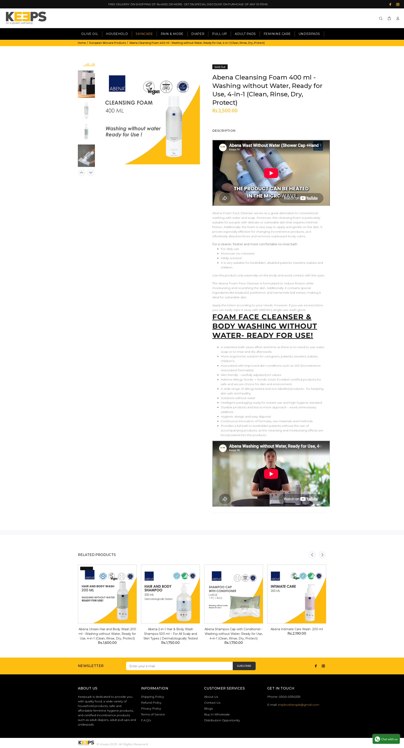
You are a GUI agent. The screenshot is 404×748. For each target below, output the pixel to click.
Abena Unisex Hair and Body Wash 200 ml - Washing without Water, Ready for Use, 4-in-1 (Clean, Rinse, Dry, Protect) (107, 633)
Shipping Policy (152, 697)
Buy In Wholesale (217, 714)
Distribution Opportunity (222, 720)
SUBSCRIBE (244, 666)
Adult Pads (245, 34)
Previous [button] (82, 172)
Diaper (197, 34)
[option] (86, 86)
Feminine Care (277, 34)
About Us (211, 697)
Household (117, 34)
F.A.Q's (146, 720)
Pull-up (219, 34)
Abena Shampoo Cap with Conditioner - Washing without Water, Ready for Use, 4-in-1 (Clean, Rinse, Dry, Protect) (234, 633)
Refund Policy (151, 702)
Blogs (208, 708)
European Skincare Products (107, 42)
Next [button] (91, 172)
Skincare (144, 34)
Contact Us (212, 702)
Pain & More (172, 34)
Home (82, 42)
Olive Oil (89, 34)
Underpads (309, 34)
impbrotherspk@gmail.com (298, 705)
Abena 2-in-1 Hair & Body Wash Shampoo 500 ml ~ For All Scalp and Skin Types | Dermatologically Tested (171, 633)
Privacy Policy (151, 708)
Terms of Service (153, 714)
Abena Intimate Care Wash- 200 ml (297, 629)
